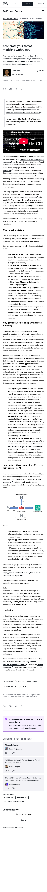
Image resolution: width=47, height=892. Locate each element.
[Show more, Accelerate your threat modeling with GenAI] (27, 89)
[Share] (16, 89)
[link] (33, 18)
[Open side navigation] (43, 11)
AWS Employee (17, 74)
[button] (16, 4)
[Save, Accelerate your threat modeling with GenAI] (22, 89)
